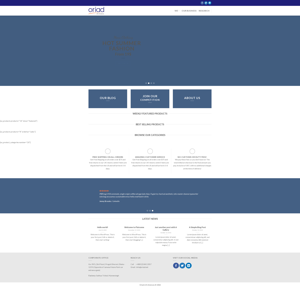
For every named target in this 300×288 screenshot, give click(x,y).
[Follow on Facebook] (202, 3)
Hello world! (102, 227)
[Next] (291, 51)
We (176, 10)
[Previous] (9, 51)
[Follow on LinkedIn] (209, 3)
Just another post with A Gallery (166, 228)
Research (204, 10)
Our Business (189, 10)
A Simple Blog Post (197, 227)
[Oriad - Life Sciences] (96, 10)
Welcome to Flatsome (134, 227)
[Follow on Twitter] (206, 3)
